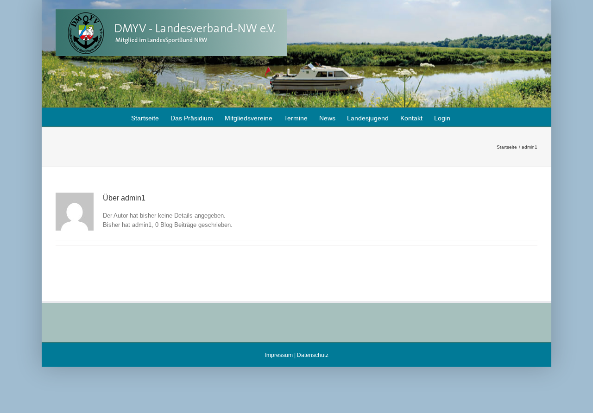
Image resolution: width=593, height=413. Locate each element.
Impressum (279, 355)
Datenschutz (312, 355)
